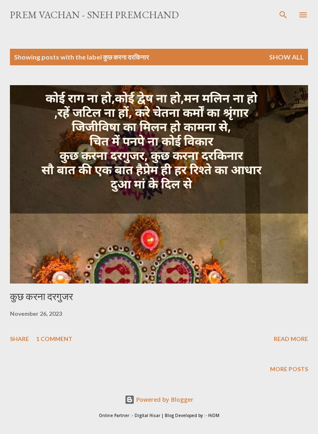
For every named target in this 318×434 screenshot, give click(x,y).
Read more (291, 338)
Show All (286, 57)
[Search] (283, 15)
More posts (289, 368)
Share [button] (19, 338)
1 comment (54, 338)
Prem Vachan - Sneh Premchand (94, 14)
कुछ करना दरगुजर (41, 296)
